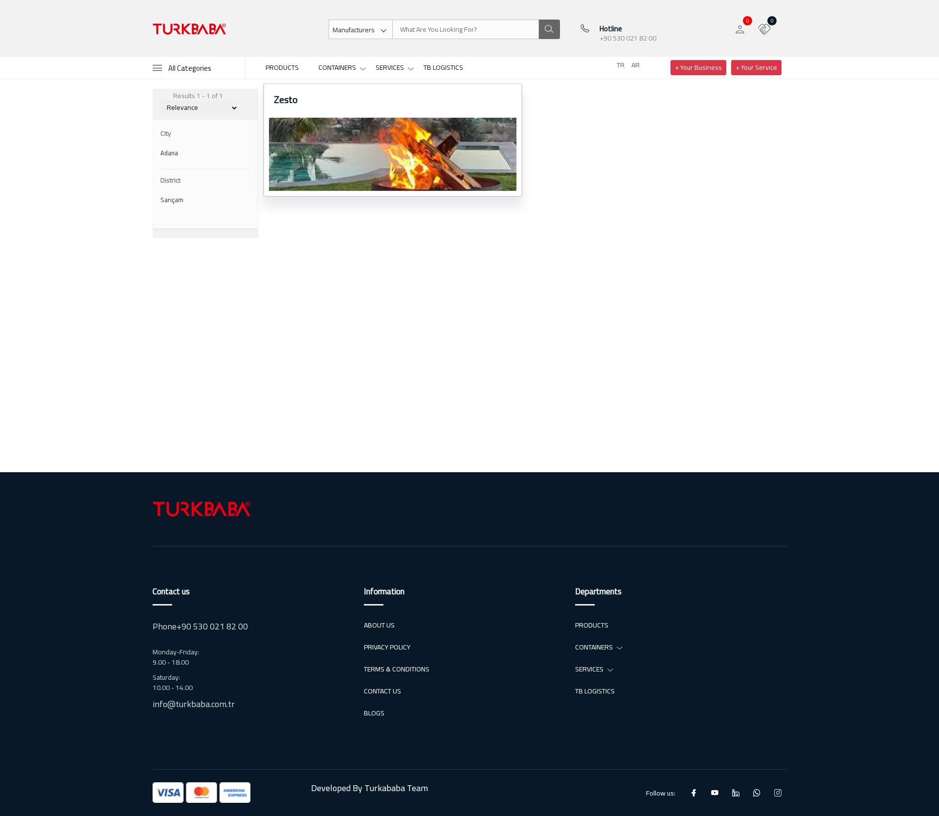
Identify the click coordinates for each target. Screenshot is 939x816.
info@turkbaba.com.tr (194, 704)
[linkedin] (735, 792)
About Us (379, 625)
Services (390, 68)
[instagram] (777, 792)
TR (621, 65)
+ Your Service (756, 67)
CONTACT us (382, 691)
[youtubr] (714, 792)
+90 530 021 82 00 (628, 38)
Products (282, 68)
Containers (337, 68)
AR (635, 65)
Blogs (374, 713)
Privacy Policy (387, 647)
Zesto (286, 99)
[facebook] (693, 792)
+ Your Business (698, 67)
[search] (549, 29)
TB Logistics (443, 68)
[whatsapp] (756, 792)
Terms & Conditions (396, 669)
